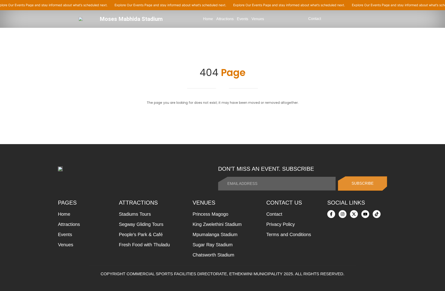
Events (242, 19)
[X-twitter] (354, 214)
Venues (257, 19)
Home (208, 19)
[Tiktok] (377, 214)
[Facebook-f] (331, 214)
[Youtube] (365, 214)
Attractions (225, 19)
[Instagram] (342, 214)
